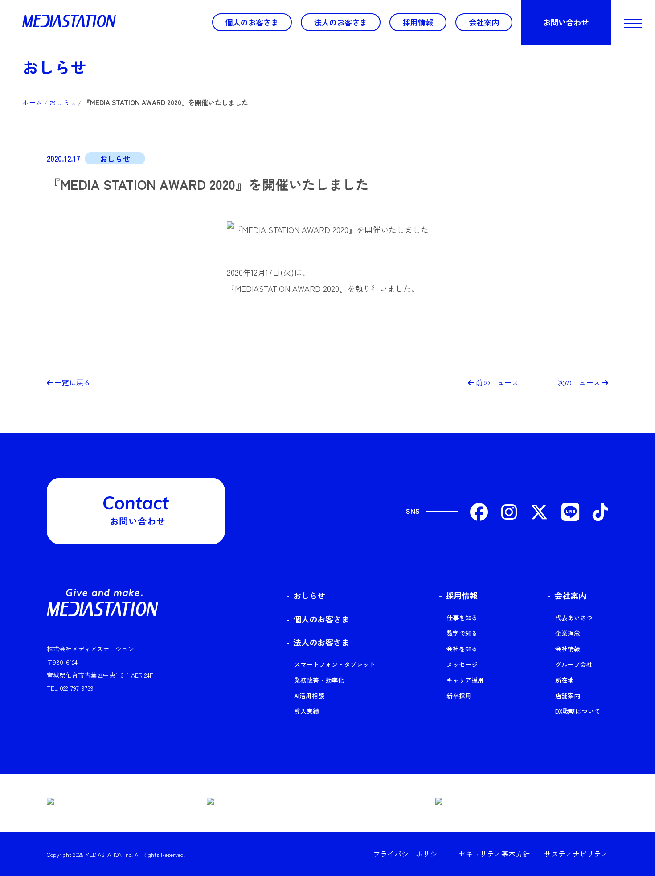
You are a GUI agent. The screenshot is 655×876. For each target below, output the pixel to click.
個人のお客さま (251, 22)
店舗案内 (567, 695)
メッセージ (462, 664)
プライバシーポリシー (408, 853)
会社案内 (484, 22)
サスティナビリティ (576, 853)
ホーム (32, 102)
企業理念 (567, 633)
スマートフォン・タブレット (334, 664)
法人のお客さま (340, 22)
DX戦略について (577, 711)
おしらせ (54, 66)
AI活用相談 (309, 695)
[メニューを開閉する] (632, 22)
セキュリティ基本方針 (494, 853)
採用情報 (418, 22)
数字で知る (462, 633)
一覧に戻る (71, 382)
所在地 (564, 679)
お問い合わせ (566, 22)
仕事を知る (462, 617)
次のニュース (579, 382)
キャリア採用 (465, 679)
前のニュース (496, 382)
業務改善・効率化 (319, 679)
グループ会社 (574, 664)
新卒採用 (458, 695)
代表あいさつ (574, 617)
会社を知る (462, 648)
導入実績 (306, 711)
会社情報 (567, 648)
